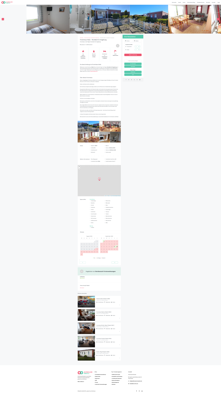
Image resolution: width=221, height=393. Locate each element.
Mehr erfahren (81, 381)
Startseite (174, 2)
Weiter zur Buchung (133, 54)
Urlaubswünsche (200, 2)
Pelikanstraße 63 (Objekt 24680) (103, 298)
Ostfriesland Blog (191, 2)
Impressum (97, 378)
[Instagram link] (139, 391)
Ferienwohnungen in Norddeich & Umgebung (91, 37)
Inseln (179, 2)
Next (218, 19)
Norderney (133, 71)
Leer (133, 74)
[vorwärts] (115, 262)
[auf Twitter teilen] (128, 79)
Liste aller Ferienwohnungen (101, 384)
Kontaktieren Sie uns (134, 383)
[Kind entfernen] (136, 49)
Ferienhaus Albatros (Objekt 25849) (103, 311)
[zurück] (82, 262)
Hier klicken (82, 287)
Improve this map (118, 195)
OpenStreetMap (113, 195)
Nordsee (208, 2)
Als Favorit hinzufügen (133, 60)
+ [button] (79, 166)
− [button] (79, 168)
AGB (96, 380)
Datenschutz (97, 376)
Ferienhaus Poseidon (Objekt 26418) (103, 338)
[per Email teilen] (140, 79)
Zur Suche (133, 66)
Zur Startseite (133, 63)
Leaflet (105, 195)
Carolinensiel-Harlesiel (116, 378)
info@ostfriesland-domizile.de (136, 381)
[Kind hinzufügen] (138, 49)
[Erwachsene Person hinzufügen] (138, 46)
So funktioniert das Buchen (100, 374)
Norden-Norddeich (115, 380)
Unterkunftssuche (93, 71)
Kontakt (213, 2)
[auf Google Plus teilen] (137, 79)
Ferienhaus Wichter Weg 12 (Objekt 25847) (105, 325)
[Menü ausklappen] (119, 305)
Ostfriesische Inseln (116, 374)
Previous (3, 19)
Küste (184, 2)
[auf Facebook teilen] (126, 79)
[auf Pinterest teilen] (131, 79)
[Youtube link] (142, 391)
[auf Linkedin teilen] (134, 79)
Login (218, 2)
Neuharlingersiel (115, 382)
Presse (96, 382)
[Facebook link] (136, 391)
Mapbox (109, 195)
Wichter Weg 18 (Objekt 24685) (102, 351)
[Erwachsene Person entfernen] (136, 46)
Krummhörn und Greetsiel (117, 376)
